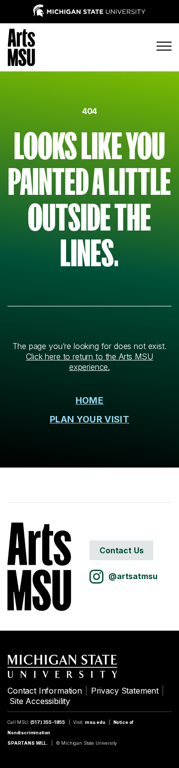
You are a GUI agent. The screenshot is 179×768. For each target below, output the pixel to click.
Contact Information (44, 691)
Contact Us (121, 550)
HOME (89, 400)
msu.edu (95, 722)
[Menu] (164, 46)
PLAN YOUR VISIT (89, 419)
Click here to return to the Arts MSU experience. (89, 362)
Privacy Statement (125, 691)
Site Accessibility (39, 701)
